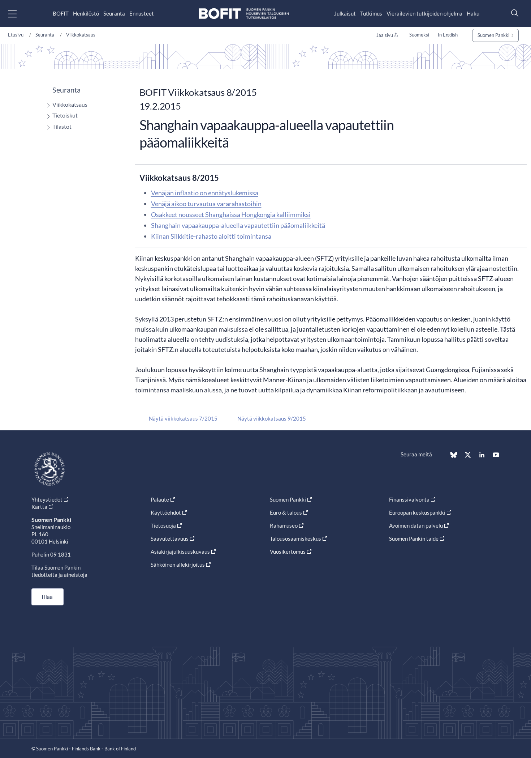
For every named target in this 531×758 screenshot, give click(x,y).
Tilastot (62, 126)
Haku (473, 13)
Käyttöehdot (166, 512)
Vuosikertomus (288, 551)
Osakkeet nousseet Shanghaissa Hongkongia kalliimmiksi (231, 214)
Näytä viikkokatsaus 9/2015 (271, 418)
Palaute (160, 499)
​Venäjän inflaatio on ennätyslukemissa (204, 193)
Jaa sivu (384, 35)
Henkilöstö (86, 13)
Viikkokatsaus (80, 35)
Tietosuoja (163, 525)
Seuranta (114, 13)
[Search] (512, 13)
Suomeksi (419, 35)
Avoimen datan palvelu (416, 525)
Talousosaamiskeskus (295, 538)
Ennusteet (141, 13)
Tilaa (47, 596)
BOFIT (61, 13)
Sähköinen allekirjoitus (178, 564)
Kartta (39, 506)
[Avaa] (46, 105)
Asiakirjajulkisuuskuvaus (180, 551)
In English (448, 35)
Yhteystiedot (46, 499)
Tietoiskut (65, 115)
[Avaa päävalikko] (19, 14)
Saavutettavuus (170, 538)
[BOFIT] (244, 13)
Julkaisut (345, 13)
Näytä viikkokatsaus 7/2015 (183, 418)
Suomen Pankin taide (414, 538)
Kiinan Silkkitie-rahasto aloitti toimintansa (211, 236)
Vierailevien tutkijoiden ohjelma (424, 13)
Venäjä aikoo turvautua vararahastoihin (206, 204)
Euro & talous (286, 512)
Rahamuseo (284, 525)
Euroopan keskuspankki (417, 512)
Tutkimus (371, 13)
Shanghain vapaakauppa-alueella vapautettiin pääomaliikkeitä (238, 225)
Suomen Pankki (493, 35)
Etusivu (15, 35)
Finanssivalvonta (409, 499)
